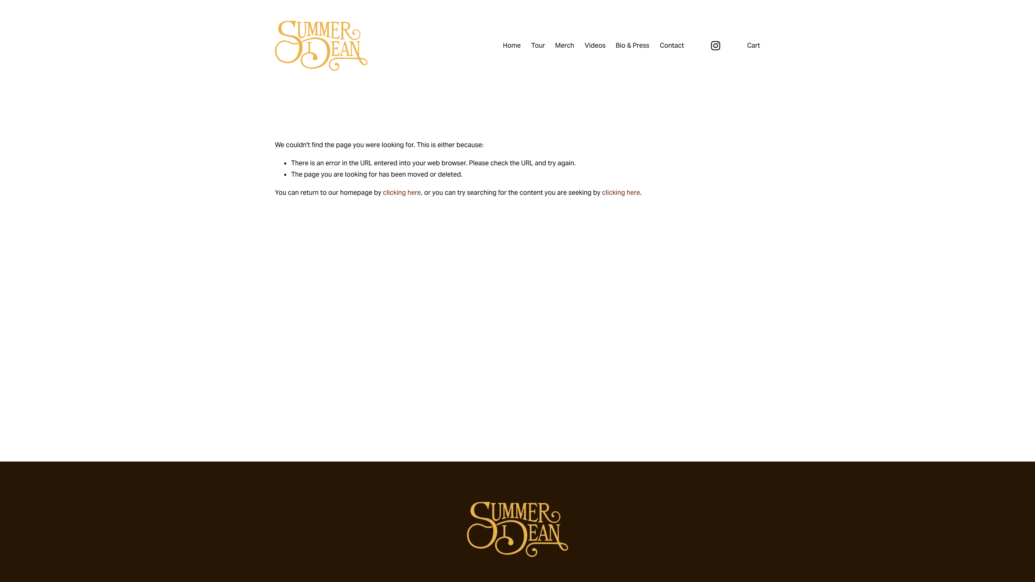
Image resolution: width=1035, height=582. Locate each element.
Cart (753, 45)
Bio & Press (632, 45)
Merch (564, 45)
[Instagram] (715, 45)
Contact (672, 45)
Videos (595, 45)
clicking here (402, 192)
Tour (538, 45)
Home (512, 45)
